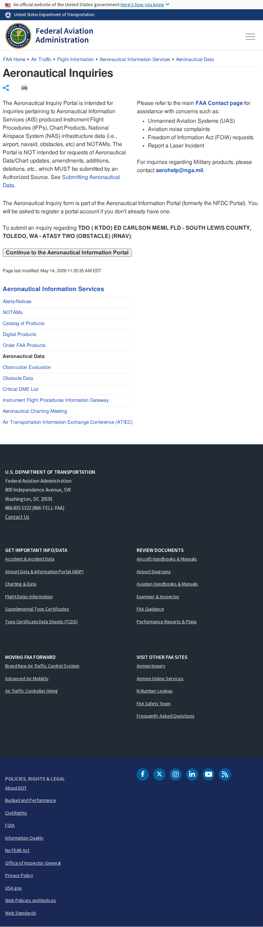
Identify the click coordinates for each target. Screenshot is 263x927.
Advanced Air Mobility (27, 678)
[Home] (49, 36)
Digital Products (19, 334)
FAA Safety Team (154, 703)
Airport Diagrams (154, 571)
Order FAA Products (24, 345)
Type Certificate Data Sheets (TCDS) (41, 621)
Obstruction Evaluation (27, 367)
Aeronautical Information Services (135, 59)
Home (14, 59)
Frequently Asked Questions (165, 716)
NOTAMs (13, 312)
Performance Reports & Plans (167, 621)
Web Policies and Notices (30, 900)
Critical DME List (20, 389)
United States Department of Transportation (54, 14)
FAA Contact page (219, 103)
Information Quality (24, 838)
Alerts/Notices (17, 301)
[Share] (6, 88)
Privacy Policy (19, 875)
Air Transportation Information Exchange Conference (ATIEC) (68, 422)
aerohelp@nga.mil (179, 170)
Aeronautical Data (195, 59)
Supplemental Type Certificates (37, 609)
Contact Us (17, 517)
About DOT (16, 788)
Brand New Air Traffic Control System (42, 666)
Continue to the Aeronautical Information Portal (67, 252)
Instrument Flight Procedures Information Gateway (56, 400)
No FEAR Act (17, 850)
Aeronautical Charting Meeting (35, 411)
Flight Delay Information (29, 596)
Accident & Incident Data (29, 559)
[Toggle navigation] (251, 36)
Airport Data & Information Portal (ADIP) (44, 571)
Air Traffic (41, 59)
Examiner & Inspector (158, 596)
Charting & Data (20, 584)
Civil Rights (16, 813)
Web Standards (20, 913)
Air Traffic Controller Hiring (31, 691)
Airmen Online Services (160, 678)
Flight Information (75, 59)
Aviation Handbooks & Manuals (167, 584)
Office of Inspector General (33, 863)
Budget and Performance (30, 800)
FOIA (10, 825)
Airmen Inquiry (151, 666)
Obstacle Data (18, 378)
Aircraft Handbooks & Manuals (167, 559)
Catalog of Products (24, 323)
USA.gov (13, 888)
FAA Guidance (150, 609)
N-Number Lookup (155, 691)
